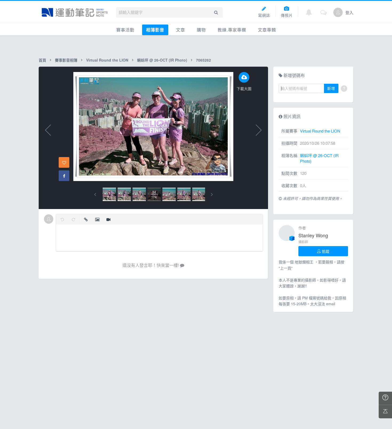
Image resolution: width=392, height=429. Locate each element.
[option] (109, 194)
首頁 (42, 60)
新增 (331, 88)
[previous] (95, 194)
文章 (180, 30)
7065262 (203, 60)
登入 (349, 12)
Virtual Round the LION (107, 60)
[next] (211, 194)
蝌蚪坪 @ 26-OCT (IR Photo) (162, 60)
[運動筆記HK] (75, 12)
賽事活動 (125, 30)
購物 (201, 30)
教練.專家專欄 (232, 30)
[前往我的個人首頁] (338, 12)
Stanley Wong (313, 235)
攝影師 (303, 241)
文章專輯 (267, 30)
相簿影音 (155, 30)
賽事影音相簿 (66, 60)
